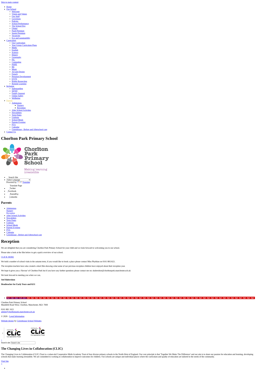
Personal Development (21, 76)
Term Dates (16, 115)
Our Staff (16, 16)
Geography (16, 57)
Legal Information (16, 316)
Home (9, 7)
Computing (16, 62)
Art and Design (18, 72)
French (15, 74)
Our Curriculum (18, 43)
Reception (21, 108)
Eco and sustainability (21, 38)
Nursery (20, 105)
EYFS (14, 79)
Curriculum (11, 40)
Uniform (15, 117)
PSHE (14, 64)
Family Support (18, 93)
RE (13, 67)
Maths (14, 48)
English (15, 50)
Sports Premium (18, 33)
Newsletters (17, 112)
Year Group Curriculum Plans (24, 45)
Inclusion (10, 86)
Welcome (16, 11)
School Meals (17, 120)
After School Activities (21, 110)
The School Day (19, 26)
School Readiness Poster (16, 298)
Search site (5, 342)
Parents (9, 100)
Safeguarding (17, 88)
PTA (14, 124)
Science (15, 52)
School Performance (20, 23)
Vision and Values (19, 14)
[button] (7, 177)
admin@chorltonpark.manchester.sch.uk (18, 312)
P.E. (13, 60)
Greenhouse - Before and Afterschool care (29, 129)
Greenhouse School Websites (29, 321)
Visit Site (5, 361)
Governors (16, 19)
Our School (11, 9)
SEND (14, 91)
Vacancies (16, 35)
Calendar (15, 127)
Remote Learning (19, 84)
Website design (7, 321)
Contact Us (11, 132)
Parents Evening (18, 122)
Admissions (17, 103)
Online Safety (17, 96)
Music (14, 69)
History (15, 55)
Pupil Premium (18, 31)
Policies (15, 21)
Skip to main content (9, 2)
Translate (26, 182)
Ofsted (14, 28)
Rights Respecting (19, 81)
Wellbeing (16, 98)
